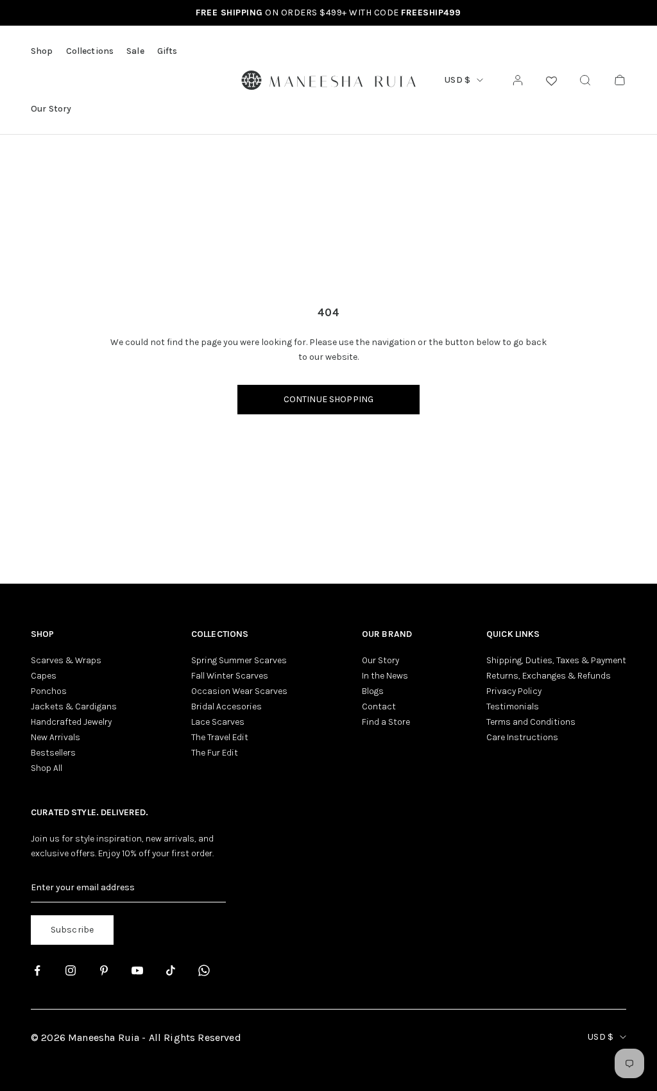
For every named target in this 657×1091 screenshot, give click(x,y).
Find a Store (386, 721)
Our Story (51, 108)
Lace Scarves (217, 721)
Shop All (46, 768)
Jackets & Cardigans (74, 706)
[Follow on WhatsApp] (204, 970)
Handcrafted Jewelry (71, 721)
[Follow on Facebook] (37, 970)
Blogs (373, 691)
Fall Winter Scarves (229, 675)
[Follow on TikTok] (170, 970)
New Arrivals (55, 737)
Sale (135, 51)
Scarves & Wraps (66, 660)
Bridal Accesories (226, 706)
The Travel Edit (219, 737)
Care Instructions (522, 737)
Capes (43, 675)
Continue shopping (328, 399)
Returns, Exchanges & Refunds (548, 675)
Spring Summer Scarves (239, 660)
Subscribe (72, 929)
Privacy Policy (514, 691)
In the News (385, 675)
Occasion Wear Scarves (239, 691)
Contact (379, 706)
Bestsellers (53, 752)
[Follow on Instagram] (70, 970)
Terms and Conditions (531, 721)
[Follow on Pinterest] (104, 970)
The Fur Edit (214, 752)
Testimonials (512, 706)
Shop (42, 51)
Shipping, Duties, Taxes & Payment (556, 660)
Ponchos (49, 691)
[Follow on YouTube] (137, 970)
